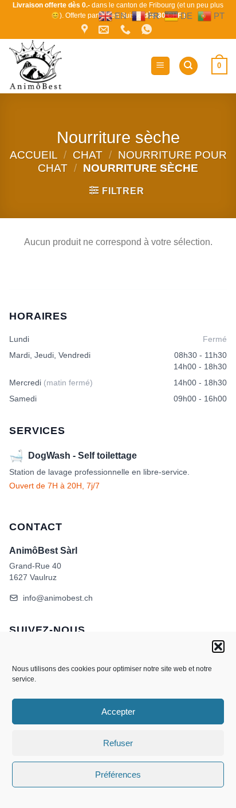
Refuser (118, 743)
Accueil (34, 155)
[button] (218, 646)
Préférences (118, 774)
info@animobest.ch (58, 597)
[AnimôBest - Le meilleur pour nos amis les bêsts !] (75, 66)
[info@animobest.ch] (105, 30)
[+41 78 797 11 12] (126, 30)
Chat (88, 155)
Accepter (118, 711)
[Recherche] (188, 66)
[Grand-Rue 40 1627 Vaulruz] (86, 30)
